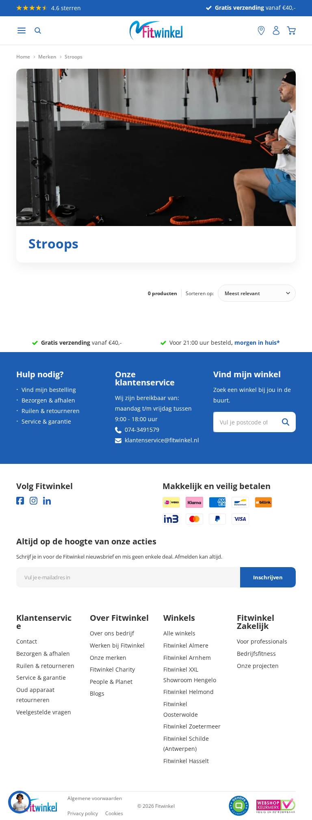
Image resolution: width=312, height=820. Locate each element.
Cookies (114, 813)
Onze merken (108, 657)
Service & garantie (46, 421)
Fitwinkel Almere (185, 645)
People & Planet (111, 681)
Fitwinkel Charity (112, 669)
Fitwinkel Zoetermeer (192, 726)
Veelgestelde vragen (43, 712)
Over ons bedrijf (112, 633)
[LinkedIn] (47, 501)
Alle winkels (179, 633)
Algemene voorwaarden (94, 798)
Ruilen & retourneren (51, 411)
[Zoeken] (38, 30)
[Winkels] (261, 30)
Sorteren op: (200, 293)
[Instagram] (33, 501)
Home (23, 57)
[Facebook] (20, 501)
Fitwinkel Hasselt (186, 761)
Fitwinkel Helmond (188, 692)
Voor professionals (262, 641)
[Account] (276, 30)
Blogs (97, 693)
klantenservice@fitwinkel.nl (162, 440)
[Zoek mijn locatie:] (247, 30)
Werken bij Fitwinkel (117, 645)
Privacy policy (82, 813)
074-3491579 (142, 429)
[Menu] (21, 31)
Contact (26, 641)
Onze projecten (258, 666)
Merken (47, 57)
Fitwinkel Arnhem (187, 657)
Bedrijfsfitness (256, 653)
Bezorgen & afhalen (48, 400)
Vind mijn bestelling (49, 390)
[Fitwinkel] (36, 805)
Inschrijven (268, 577)
